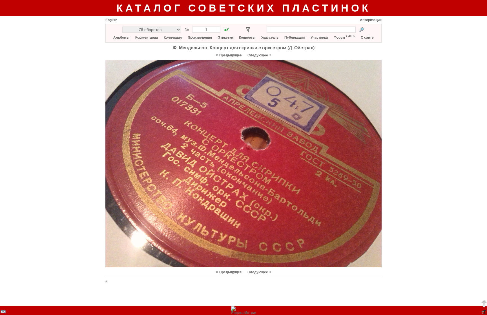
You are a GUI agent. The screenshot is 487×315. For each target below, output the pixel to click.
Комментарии (146, 37)
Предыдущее (230, 55)
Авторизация (371, 20)
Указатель (269, 37)
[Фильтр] (248, 30)
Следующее (257, 55)
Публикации (294, 37)
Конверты (247, 37)
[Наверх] (484, 303)
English (111, 20)
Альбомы (121, 37)
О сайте (367, 37)
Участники (319, 37)
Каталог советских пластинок (243, 8)
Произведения (200, 37)
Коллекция (173, 37)
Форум (339, 37)
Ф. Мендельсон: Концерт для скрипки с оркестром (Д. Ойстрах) (244, 47)
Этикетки (225, 37)
